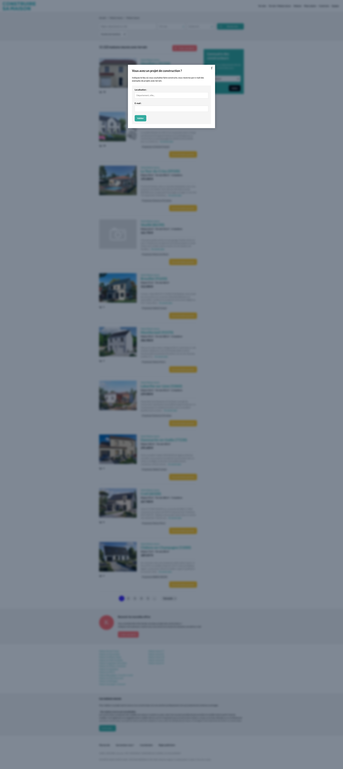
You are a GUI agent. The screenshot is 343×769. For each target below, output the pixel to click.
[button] (212, 68)
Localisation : (141, 89)
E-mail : (138, 103)
